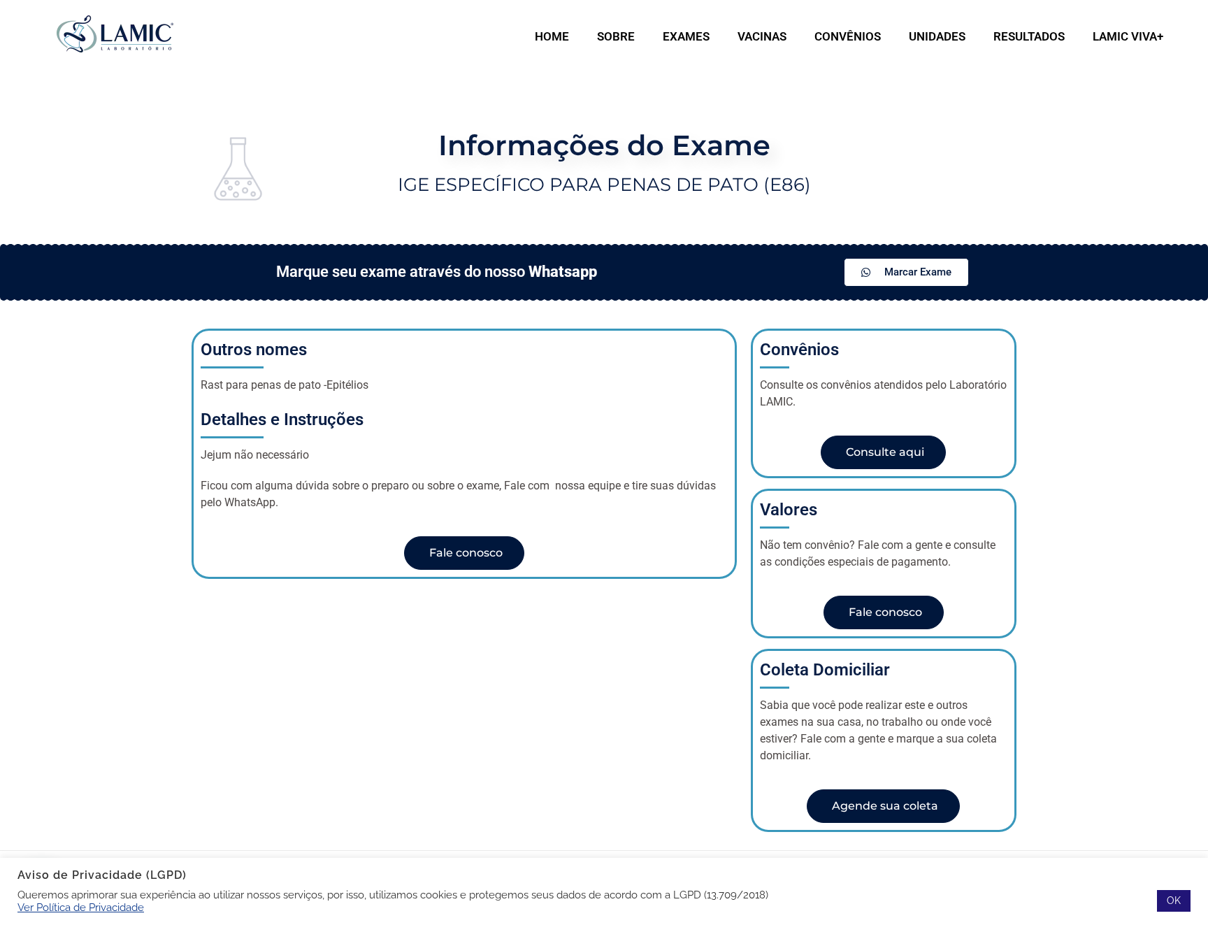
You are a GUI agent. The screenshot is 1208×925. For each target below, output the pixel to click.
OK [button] (1174, 900)
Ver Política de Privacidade (80, 907)
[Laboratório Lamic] (115, 34)
